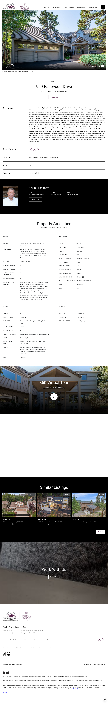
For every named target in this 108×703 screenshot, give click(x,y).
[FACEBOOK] (99, 639)
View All (100, 531)
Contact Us (46, 640)
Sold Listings (81, 7)
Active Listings (69, 7)
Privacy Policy (100, 664)
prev (7, 66)
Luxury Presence (16, 664)
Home (4, 640)
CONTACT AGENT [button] (35, 199)
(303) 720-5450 (7, 630)
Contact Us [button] (54, 576)
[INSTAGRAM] (103, 639)
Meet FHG (45, 7)
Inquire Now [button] (54, 97)
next (12, 66)
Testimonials (92, 7)
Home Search (56, 7)
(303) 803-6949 (57, 194)
